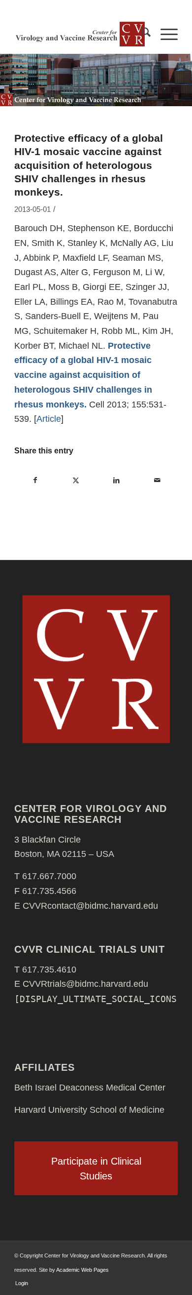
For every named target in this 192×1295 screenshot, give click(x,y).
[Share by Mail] (157, 480)
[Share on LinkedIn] (116, 480)
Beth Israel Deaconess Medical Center (89, 1088)
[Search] (141, 34)
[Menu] (164, 34)
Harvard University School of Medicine (89, 1110)
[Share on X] (76, 480)
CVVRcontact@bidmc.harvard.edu (90, 906)
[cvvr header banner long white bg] (79, 34)
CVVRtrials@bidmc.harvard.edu (85, 984)
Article (48, 419)
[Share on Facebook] (35, 480)
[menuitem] (141, 34)
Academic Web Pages (82, 1270)
